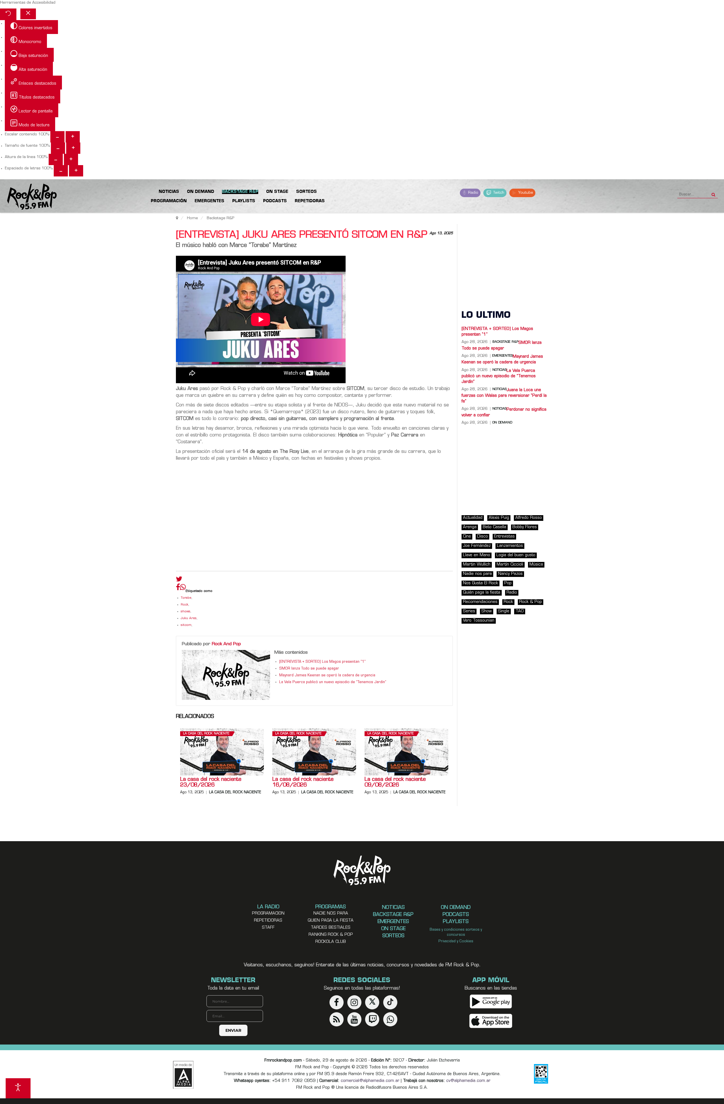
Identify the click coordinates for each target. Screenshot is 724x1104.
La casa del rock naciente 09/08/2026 (395, 782)
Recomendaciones (480, 602)
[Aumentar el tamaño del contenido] (73, 136)
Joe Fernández (477, 546)
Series (469, 611)
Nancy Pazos (510, 574)
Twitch (498, 193)
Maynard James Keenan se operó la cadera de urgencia (327, 675)
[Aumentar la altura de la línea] (71, 159)
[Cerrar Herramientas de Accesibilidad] (28, 13)
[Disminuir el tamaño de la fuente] (58, 148)
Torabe (186, 598)
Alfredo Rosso (528, 518)
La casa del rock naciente (206, 733)
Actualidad (472, 518)
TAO (520, 611)
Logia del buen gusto (515, 555)
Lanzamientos (510, 546)
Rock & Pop (530, 602)
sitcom (186, 625)
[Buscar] (713, 192)
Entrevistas (504, 536)
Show (486, 611)
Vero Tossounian (478, 621)
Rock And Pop (226, 644)
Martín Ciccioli (510, 564)
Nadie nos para (477, 574)
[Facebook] (178, 588)
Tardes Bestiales (330, 928)
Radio (472, 193)
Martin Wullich (476, 564)
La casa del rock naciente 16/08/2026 (302, 782)
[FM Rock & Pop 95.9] (28, 197)
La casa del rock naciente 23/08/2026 (210, 782)
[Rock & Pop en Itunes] (490, 1021)
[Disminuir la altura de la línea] (56, 159)
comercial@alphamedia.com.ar (370, 1081)
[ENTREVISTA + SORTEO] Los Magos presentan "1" (322, 662)
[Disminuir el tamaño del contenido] (57, 136)
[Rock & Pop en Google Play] (490, 1001)
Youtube (525, 193)
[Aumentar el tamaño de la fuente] (73, 148)
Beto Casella (494, 527)
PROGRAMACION (268, 913)
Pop (508, 583)
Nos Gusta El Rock (480, 583)
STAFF (268, 928)
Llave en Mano (476, 555)
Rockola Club (330, 942)
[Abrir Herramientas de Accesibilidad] (18, 1088)
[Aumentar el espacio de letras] (76, 170)
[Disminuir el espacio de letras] (61, 170)
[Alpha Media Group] (183, 1075)
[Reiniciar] (8, 14)
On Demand (502, 422)
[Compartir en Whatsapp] (183, 587)
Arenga (470, 527)
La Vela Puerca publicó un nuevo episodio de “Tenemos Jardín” (332, 682)
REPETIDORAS (268, 920)
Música (536, 564)
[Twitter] (179, 580)
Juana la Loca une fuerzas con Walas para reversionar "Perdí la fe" (504, 395)
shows (185, 611)
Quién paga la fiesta (481, 593)
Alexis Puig (499, 518)
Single (503, 611)
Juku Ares (189, 618)
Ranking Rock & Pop (331, 935)
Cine (467, 536)
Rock (184, 604)
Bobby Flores (524, 527)
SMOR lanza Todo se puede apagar (309, 668)
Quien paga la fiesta (331, 920)
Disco (482, 536)
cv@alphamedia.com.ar (468, 1081)
